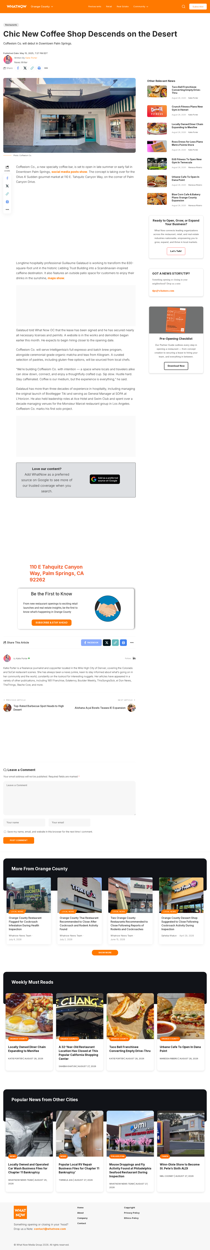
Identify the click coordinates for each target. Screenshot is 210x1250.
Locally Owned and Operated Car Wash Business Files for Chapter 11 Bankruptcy (28, 1168)
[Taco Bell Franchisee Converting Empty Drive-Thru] (157, 91)
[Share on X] (25, 68)
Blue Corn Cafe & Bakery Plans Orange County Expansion (186, 197)
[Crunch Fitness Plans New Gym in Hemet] (157, 111)
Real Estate (123, 6)
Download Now (176, 365)
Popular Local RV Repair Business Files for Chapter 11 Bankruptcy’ (79, 1168)
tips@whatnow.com (163, 290)
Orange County (18, 1039)
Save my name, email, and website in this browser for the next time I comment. (50, 831)
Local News (17, 911)
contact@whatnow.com (50, 1228)
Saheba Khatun (169, 935)
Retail (109, 6)
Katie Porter (31, 57)
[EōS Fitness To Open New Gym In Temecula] (157, 164)
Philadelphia (118, 1156)
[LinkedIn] (134, 658)
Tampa (164, 1156)
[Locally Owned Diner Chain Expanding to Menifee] (157, 129)
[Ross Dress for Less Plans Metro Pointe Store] (157, 146)
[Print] (39, 68)
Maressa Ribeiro (195, 167)
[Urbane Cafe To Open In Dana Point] (157, 181)
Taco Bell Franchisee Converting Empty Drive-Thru (186, 89)
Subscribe (198, 6)
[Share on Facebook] (18, 68)
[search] (183, 6)
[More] (46, 68)
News (13, 1156)
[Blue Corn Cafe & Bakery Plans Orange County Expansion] (157, 199)
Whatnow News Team (20, 935)
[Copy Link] (32, 68)
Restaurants (94, 6)
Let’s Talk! (176, 251)
